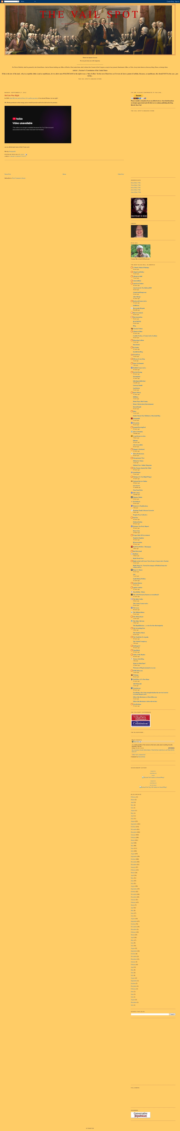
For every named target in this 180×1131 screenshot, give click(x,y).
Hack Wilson (137, 392)
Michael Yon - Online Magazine (142, 465)
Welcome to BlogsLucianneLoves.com (144, 668)
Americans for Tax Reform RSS (142, 288)
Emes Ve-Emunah (138, 363)
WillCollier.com (138, 671)
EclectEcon (136, 355)
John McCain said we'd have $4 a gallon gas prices (24, 98)
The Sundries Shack (139, 633)
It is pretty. (136, 423)
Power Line (136, 531)
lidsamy (135, 440)
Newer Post (8, 174)
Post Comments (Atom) (18, 178)
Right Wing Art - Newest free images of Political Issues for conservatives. (150, 566)
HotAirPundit (137, 407)
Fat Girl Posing (137, 372)
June (132, 848)
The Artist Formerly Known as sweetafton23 (146, 595)
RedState (135, 554)
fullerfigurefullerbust (139, 381)
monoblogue (136, 472)
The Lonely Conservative (140, 603)
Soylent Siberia (137, 583)
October (133, 827)
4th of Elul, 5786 (136, 190)
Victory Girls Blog (138, 659)
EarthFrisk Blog (138, 352)
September (134, 824)
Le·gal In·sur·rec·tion (139, 436)
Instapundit (12, 151)
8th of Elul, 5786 (136, 183)
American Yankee (138, 283)
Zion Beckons (137, 704)
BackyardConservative (140, 301)
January (133, 835)
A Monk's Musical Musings (141, 267)
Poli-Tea (135, 518)
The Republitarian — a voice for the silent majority (148, 625)
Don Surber (136, 345)
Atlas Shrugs (137, 297)
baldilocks (136, 305)
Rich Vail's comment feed (139, 754)
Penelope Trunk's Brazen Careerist (143, 510)
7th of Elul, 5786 (136, 185)
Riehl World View (138, 558)
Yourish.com (137, 688)
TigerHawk (136, 650)
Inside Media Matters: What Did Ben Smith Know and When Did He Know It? (153, 750)
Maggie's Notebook (138, 449)
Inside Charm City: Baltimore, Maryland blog (146, 416)
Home (64, 174)
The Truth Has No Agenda (140, 637)
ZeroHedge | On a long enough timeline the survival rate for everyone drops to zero (150, 693)
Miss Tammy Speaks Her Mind (142, 468)
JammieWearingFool (139, 427)
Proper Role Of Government (141, 535)
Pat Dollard (136, 502)
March (133, 800)
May (132, 805)
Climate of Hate (137, 331)
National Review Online (140, 481)
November (134, 829)
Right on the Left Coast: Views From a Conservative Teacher (151, 561)
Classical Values (138, 329)
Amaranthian (137, 281)
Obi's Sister (136, 493)
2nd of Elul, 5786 (136, 192)
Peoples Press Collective (140, 515)
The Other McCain (138, 621)
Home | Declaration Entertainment (143, 404)
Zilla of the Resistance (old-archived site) (145, 701)
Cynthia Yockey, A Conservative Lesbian (145, 336)
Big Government (138, 313)
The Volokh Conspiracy (140, 641)
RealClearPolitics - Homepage (142, 547)
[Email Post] (25, 154)
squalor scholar (137, 587)
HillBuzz (135, 397)
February (133, 797)
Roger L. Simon (137, 570)
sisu (134, 574)
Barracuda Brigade (139, 308)
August (133, 810)
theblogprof (136, 646)
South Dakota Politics (139, 579)
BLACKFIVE (137, 321)
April (132, 802)
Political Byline (137, 522)
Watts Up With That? (139, 663)
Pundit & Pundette (138, 538)
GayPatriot (136, 388)
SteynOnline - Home (139, 592)
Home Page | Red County (140, 401)
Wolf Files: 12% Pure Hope (141, 679)
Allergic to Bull (137, 276)
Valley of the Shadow (139, 655)
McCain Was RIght (12, 95)
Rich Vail (136, 741)
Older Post (121, 174)
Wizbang (135, 675)
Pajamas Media (137, 497)
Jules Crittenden (138, 432)
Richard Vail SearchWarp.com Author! (153, 773)
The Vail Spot (90, 14)
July (132, 808)
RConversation (137, 542)
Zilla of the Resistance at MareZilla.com (145, 697)
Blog (134, 326)
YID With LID (137, 684)
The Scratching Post (139, 628)
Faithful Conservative (139, 368)
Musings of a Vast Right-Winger (142, 477)
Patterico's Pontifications (140, 506)
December (134, 832)
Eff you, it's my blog (139, 359)
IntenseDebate (141, 756)
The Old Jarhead (138, 617)
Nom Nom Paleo (138, 490)
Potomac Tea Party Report (141, 526)
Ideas (134, 411)
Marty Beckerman (138, 454)
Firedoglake (136, 376)
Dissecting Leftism (138, 340)
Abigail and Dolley (138, 272)
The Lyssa (136, 608)
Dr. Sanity (136, 347)
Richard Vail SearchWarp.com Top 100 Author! (153, 783)
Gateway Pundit (137, 385)
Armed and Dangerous (139, 292)
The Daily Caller (138, 599)
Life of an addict (138, 445)
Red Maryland (137, 551)
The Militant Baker (138, 612)
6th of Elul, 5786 (136, 187)
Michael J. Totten (138, 461)
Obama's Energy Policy (18, 156)
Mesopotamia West (138, 458)
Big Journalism (137, 317)
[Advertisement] (42, 166)
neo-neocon (136, 485)
